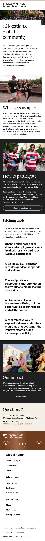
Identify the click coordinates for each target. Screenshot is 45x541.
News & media (12, 493)
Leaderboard (11, 465)
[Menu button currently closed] (41, 5)
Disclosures (20, 532)
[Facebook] (22, 444)
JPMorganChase (13, 514)
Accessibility (31, 528)
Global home (15, 454)
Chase (8, 505)
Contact (9, 470)
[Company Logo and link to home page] (14, 7)
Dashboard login (13, 460)
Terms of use (20, 528)
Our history (10, 488)
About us (12, 477)
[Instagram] (39, 444)
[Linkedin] (6, 444)
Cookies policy (8, 532)
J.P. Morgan (11, 510)
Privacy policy (8, 528)
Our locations (11, 483)
